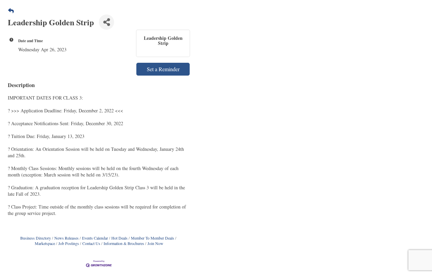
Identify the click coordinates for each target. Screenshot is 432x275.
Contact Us (91, 243)
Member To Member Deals (152, 238)
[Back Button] (11, 11)
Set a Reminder (163, 69)
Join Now (155, 243)
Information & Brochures (124, 243)
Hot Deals (119, 238)
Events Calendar (95, 238)
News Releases (66, 238)
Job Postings (68, 243)
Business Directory (35, 238)
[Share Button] (106, 22)
